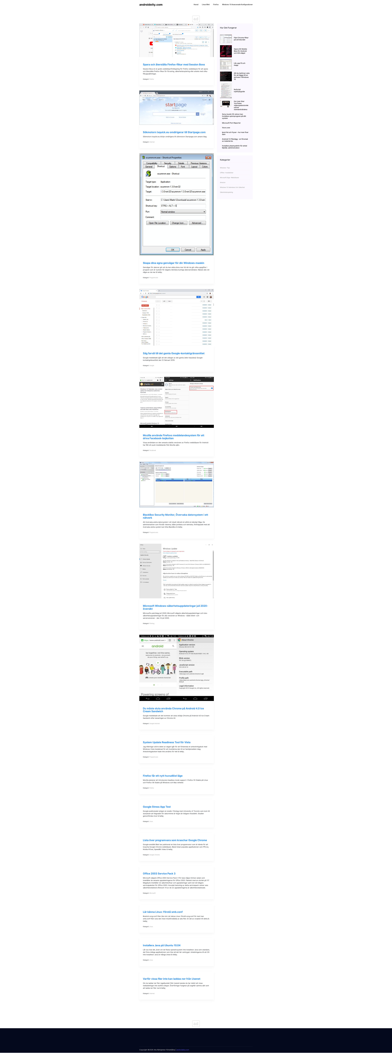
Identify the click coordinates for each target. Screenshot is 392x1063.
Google (151, 365)
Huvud (196, 5)
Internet (152, 142)
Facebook (152, 450)
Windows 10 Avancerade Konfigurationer (237, 5)
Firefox (216, 5)
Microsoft (152, 893)
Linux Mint (206, 5)
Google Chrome (154, 855)
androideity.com (151, 4)
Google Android (154, 723)
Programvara (153, 277)
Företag (151, 623)
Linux (151, 821)
